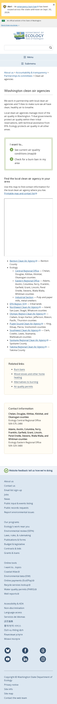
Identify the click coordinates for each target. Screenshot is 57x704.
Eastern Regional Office (27, 280)
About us (9, 72)
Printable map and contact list (19, 193)
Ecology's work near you (16, 526)
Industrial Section (24, 297)
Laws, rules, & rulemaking (17, 535)
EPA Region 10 (17, 303)
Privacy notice (11, 684)
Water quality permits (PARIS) (19, 589)
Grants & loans (12, 552)
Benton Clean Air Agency (22, 260)
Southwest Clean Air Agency (24, 330)
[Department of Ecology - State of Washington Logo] (28, 36)
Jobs (6, 494)
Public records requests (16, 507)
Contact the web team (15, 697)
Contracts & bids (12, 548)
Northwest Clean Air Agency (24, 307)
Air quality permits (23, 386)
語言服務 (8, 621)
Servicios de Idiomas (14, 616)
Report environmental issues (19, 512)
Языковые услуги (13, 634)
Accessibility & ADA (14, 603)
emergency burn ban (27, 6)
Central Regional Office (27, 270)
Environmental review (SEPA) (19, 530)
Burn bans (19, 369)
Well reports (10, 593)
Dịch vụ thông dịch (13, 630)
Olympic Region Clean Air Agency (27, 313)
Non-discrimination (14, 608)
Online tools (10, 562)
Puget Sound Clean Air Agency (25, 323)
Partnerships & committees (18, 75)
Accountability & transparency (31, 72)
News (7, 498)
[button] (28, 57)
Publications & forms (15, 539)
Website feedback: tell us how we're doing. (31, 470)
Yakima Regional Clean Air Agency (27, 346)
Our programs (11, 522)
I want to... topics (12, 567)
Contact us (9, 485)
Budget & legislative (14, 544)
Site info (8, 689)
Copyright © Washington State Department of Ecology (28, 678)
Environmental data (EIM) (17, 576)
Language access (13, 612)
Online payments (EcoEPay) (18, 580)
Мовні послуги (12, 638)
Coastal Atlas (11, 571)
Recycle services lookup (16, 584)
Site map (8, 693)
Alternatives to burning (26, 381)
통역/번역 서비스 (12, 625)
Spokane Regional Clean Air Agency (28, 340)
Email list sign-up (13, 490)
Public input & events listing (18, 503)
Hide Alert (47, 4)
